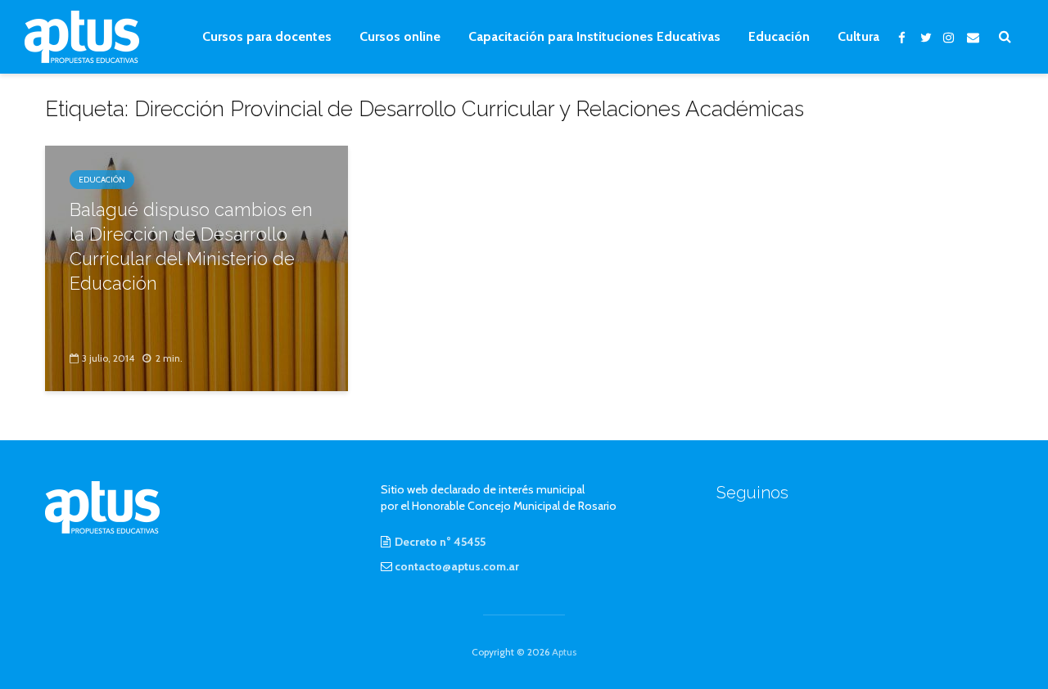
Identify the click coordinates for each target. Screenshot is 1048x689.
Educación (779, 36)
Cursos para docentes (267, 36)
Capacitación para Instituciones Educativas (594, 36)
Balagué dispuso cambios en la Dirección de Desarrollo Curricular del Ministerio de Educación (191, 246)
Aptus (564, 652)
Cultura (858, 36)
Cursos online (399, 36)
